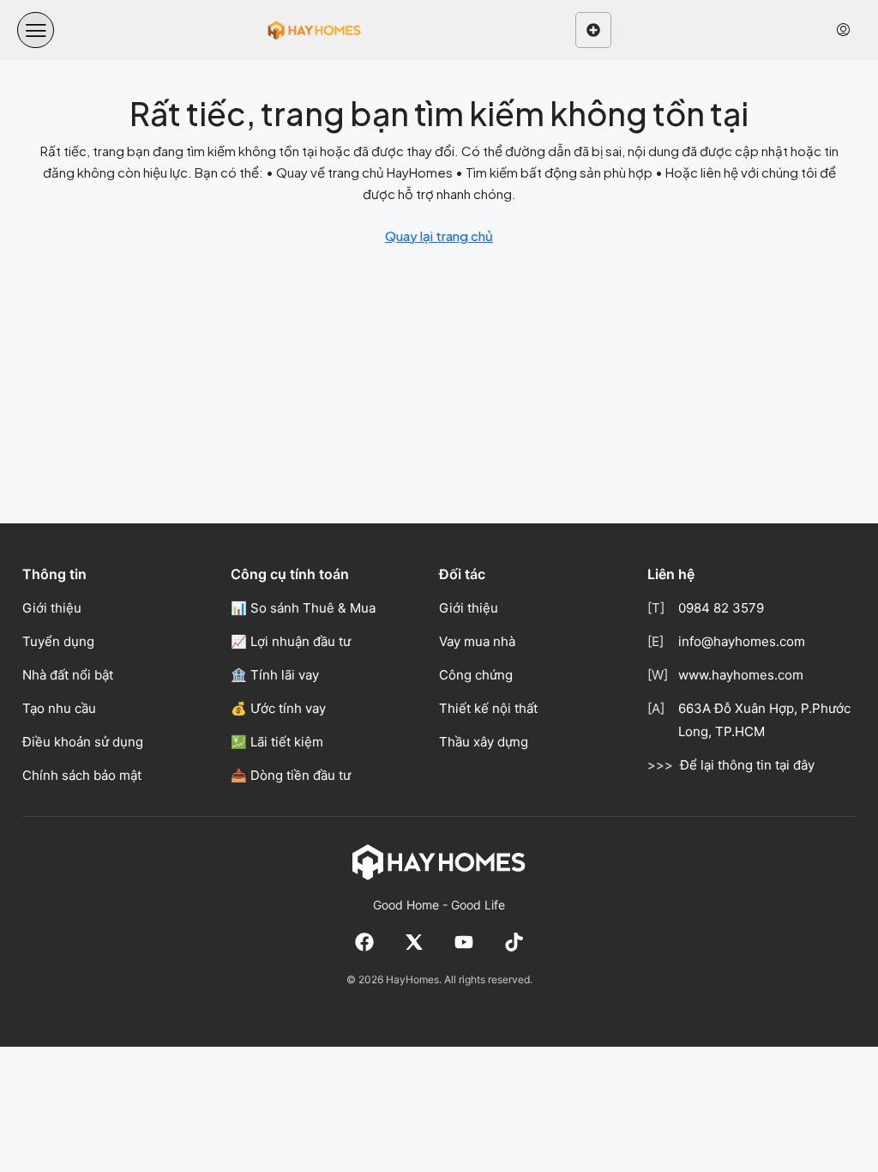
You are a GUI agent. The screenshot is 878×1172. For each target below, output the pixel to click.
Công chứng (476, 675)
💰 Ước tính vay (278, 708)
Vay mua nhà (477, 641)
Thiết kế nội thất (488, 708)
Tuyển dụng (58, 641)
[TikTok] (514, 942)
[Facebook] (364, 942)
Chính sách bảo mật (81, 775)
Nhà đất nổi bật (67, 675)
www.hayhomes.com (740, 675)
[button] (35, 30)
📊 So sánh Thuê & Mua (303, 608)
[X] (414, 942)
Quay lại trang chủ (439, 235)
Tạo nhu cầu (59, 708)
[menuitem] (843, 30)
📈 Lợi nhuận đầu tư (291, 641)
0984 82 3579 (721, 608)
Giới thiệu (51, 608)
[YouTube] (464, 942)
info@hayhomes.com (741, 641)
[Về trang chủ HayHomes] (439, 861)
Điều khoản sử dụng (82, 742)
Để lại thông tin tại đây (747, 765)
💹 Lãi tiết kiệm (277, 742)
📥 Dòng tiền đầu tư (291, 775)
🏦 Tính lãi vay (275, 675)
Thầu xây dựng (483, 742)
